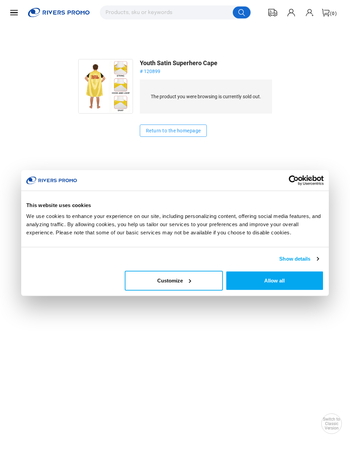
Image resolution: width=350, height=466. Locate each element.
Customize (170, 280)
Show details (294, 259)
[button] (14, 12)
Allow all (274, 280)
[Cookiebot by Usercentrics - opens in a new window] (294, 180)
